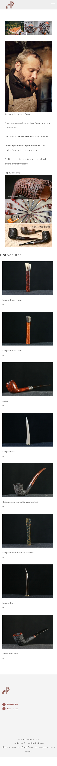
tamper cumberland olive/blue (18, 552)
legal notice (12, 704)
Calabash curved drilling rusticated (20, 502)
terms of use (12, 709)
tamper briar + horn (12, 300)
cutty (5, 401)
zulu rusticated (10, 653)
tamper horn (8, 451)
